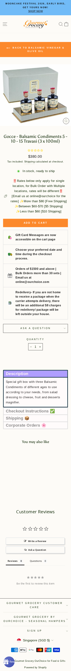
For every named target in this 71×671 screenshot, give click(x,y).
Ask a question (35, 328)
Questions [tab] (36, 561)
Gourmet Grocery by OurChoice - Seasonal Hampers (34, 619)
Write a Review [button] (37, 541)
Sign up (34, 630)
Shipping (29, 161)
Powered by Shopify (35, 667)
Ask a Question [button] (37, 549)
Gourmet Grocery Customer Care (35, 605)
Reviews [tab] (13, 561)
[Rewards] (9, 661)
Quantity (35, 339)
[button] (35, 373)
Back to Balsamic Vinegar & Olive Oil (38, 50)
